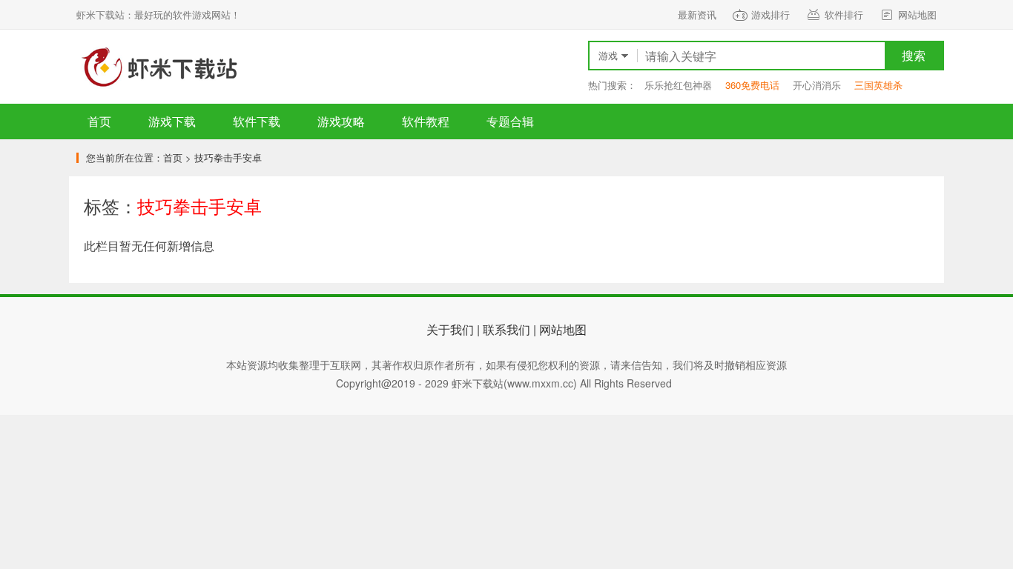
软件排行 (844, 14)
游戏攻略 (341, 121)
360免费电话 (752, 85)
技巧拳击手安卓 (228, 157)
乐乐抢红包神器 (678, 85)
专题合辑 (510, 121)
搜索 (913, 55)
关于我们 (450, 329)
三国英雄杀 (878, 85)
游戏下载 (172, 121)
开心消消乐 (817, 85)
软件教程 (425, 121)
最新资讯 (697, 14)
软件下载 (256, 121)
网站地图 (917, 14)
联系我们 (506, 329)
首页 (99, 121)
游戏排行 (770, 14)
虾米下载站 (158, 66)
